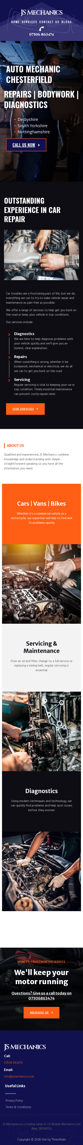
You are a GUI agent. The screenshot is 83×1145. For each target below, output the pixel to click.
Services (29, 21)
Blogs (66, 21)
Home (15, 21)
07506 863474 (41, 34)
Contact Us (49, 21)
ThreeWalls (59, 1139)
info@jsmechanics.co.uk (19, 1076)
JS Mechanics (41, 12)
